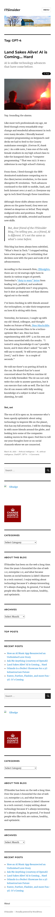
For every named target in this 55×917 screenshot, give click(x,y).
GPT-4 (24, 454)
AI (37, 451)
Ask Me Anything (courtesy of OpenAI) (27, 660)
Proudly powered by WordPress (29, 912)
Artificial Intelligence (26, 451)
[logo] (27, 493)
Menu (46, 10)
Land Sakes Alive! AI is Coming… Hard (25, 54)
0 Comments (34, 454)
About (7, 903)
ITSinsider (12, 10)
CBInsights (44, 269)
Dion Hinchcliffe (40, 325)
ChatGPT (17, 454)
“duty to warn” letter (28, 280)
